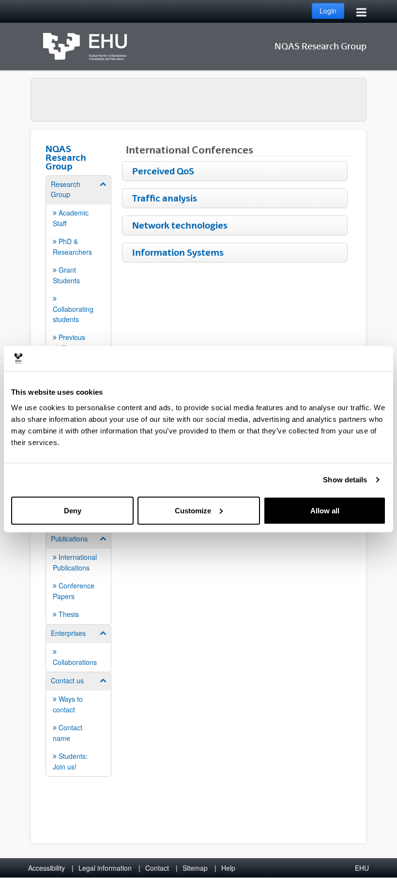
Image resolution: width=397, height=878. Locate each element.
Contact (157, 868)
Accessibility (46, 868)
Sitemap (195, 868)
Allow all (324, 510)
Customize (193, 510)
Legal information (105, 868)
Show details (345, 480)
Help (228, 868)
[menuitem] (78, 265)
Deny (72, 510)
